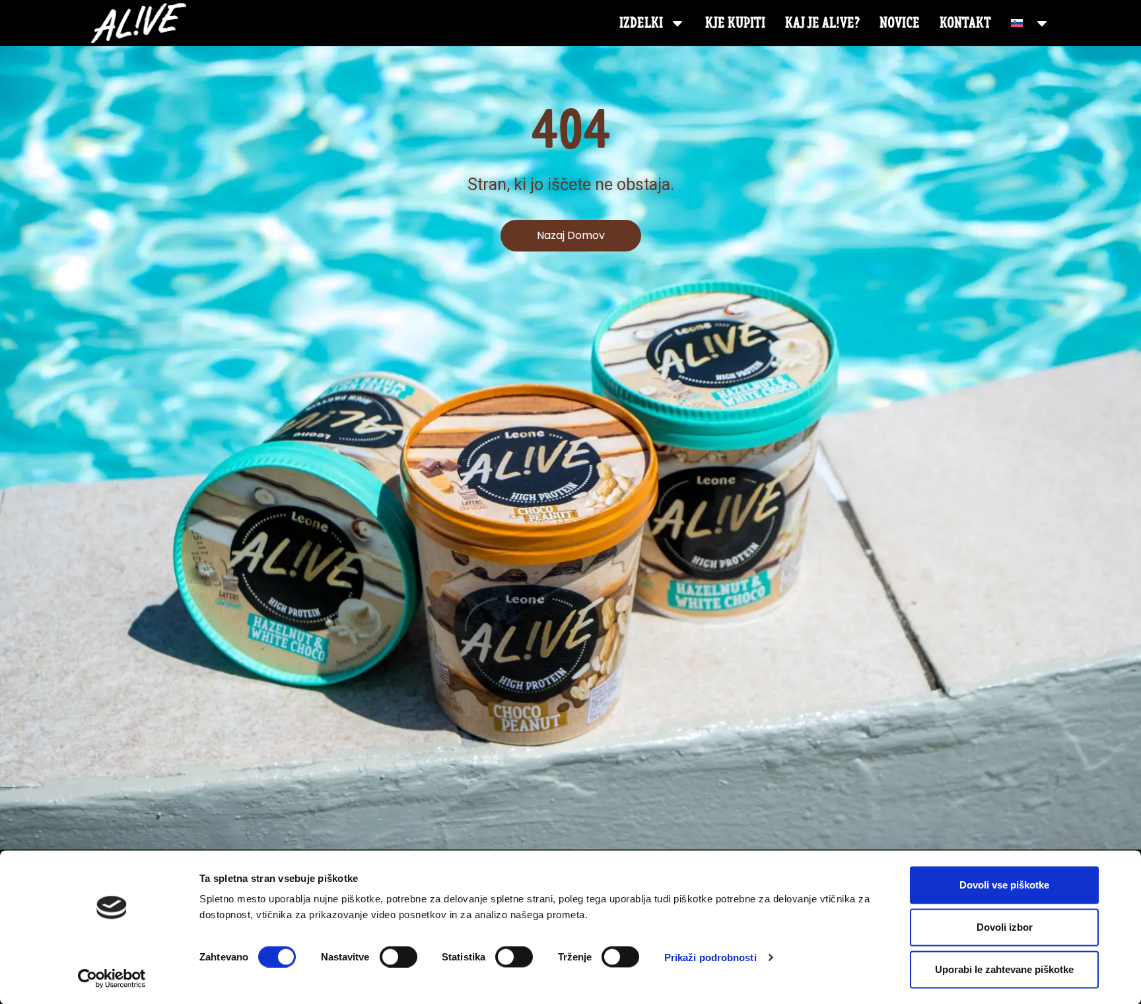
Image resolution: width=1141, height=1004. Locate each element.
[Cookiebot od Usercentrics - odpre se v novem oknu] (112, 978)
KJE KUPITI (735, 22)
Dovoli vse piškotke (1004, 884)
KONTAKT (965, 22)
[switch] (398, 956)
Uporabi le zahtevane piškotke (1004, 969)
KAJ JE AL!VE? (822, 22)
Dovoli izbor (1005, 927)
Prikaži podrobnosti (710, 956)
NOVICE (900, 22)
